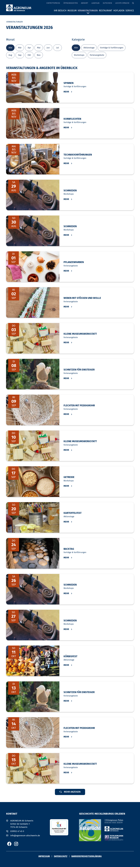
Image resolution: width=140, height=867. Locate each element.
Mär (20, 47)
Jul (57, 47)
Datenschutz (60, 856)
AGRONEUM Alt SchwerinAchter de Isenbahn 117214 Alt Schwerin (21, 823)
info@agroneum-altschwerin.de (25, 835)
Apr (29, 47)
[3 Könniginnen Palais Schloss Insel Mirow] (114, 821)
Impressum (44, 856)
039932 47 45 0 (17, 831)
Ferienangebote (97, 55)
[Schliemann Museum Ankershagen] (114, 837)
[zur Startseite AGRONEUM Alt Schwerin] (18, 8)
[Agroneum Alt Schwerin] (114, 828)
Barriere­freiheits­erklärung (86, 856)
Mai (38, 47)
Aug (10, 55)
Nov (38, 55)
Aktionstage (88, 47)
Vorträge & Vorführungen (111, 47)
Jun (48, 47)
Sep (19, 55)
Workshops (79, 55)
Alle (10, 47)
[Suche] (133, 3)
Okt (29, 55)
